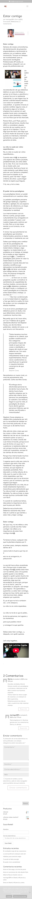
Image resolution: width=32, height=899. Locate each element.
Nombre (5, 829)
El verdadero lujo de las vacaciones (14, 851)
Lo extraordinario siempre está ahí (14, 854)
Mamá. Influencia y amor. (17, 882)
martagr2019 (10, 19)
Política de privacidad (20, 896)
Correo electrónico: (9, 836)
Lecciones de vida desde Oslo (18, 872)
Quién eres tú (17, 875)
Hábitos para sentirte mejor (12, 856)
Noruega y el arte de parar (17, 869)
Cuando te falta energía (11, 859)
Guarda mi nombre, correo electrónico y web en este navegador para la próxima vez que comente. (15, 781)
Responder (23, 709)
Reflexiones (14, 21)
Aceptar (9, 896)
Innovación (6, 21)
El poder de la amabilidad (11, 862)
